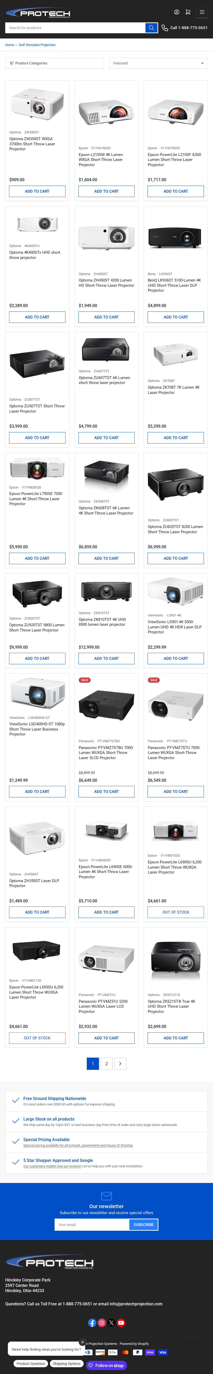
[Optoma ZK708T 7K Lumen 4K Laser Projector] (176, 354)
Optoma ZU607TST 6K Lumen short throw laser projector (104, 380)
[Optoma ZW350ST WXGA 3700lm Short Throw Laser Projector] (37, 104)
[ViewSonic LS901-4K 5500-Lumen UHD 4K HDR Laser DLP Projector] (176, 592)
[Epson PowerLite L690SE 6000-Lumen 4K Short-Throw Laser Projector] (107, 831)
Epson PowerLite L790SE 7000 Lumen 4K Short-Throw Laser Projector (35, 498)
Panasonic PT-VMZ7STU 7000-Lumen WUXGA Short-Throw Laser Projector (174, 752)
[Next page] (120, 1063)
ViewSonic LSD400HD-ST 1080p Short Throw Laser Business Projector (37, 729)
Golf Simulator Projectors (37, 45)
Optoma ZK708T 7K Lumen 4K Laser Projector (173, 390)
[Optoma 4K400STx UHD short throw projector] (37, 224)
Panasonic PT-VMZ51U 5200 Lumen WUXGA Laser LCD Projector (103, 1006)
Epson (83, 148)
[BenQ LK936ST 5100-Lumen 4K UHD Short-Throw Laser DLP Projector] (176, 238)
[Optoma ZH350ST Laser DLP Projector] (37, 839)
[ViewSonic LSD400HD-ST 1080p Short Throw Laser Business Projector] (37, 694)
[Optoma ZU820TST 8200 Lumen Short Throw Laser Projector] (176, 485)
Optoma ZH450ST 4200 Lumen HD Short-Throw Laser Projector (106, 283)
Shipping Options (67, 1364)
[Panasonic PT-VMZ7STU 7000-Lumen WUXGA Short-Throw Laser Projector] (176, 705)
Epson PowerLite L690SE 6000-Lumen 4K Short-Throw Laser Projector (105, 871)
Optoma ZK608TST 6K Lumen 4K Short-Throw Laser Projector (106, 511)
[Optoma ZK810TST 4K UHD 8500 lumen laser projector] (107, 591)
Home (9, 45)
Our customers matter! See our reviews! (52, 1166)
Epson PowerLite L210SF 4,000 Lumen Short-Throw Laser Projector (174, 159)
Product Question (31, 1364)
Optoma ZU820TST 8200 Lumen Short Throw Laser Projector (175, 529)
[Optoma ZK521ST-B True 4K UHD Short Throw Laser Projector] (176, 959)
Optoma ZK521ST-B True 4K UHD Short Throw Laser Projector (171, 1006)
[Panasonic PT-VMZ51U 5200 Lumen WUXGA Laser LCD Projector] (107, 959)
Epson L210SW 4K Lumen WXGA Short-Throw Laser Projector (101, 159)
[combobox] (81, 27)
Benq (151, 274)
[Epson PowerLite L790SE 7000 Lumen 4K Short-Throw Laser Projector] (37, 468)
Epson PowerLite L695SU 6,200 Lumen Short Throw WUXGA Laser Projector (36, 992)
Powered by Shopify (134, 1344)
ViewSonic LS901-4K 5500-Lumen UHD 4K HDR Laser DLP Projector (175, 627)
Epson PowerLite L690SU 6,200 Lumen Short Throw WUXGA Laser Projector (175, 867)
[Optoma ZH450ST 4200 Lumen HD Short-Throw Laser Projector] (107, 238)
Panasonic (86, 741)
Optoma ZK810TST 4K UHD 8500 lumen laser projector (102, 622)
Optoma (15, 132)
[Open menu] (202, 12)
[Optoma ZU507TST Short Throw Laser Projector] (37, 364)
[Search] (151, 27)
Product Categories (31, 63)
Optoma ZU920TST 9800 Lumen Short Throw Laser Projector (36, 628)
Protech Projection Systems (96, 1344)
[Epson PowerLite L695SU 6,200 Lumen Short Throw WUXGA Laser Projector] (37, 952)
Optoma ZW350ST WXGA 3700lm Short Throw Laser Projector (32, 143)
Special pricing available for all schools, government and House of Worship (78, 1145)
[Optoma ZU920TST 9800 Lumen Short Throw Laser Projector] (37, 594)
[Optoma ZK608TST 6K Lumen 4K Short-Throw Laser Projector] (107, 475)
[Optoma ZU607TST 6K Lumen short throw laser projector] (107, 349)
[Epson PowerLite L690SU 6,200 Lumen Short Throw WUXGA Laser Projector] (176, 829)
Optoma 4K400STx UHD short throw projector (34, 255)
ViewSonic (155, 615)
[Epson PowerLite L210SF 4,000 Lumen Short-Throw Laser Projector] (176, 112)
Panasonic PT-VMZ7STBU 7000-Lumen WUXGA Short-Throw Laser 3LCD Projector (106, 752)
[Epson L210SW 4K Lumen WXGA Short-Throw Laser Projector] (107, 112)
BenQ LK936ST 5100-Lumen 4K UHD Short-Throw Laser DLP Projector (174, 285)
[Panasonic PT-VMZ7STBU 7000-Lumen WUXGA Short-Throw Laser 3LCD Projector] (107, 705)
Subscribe (144, 1224)
